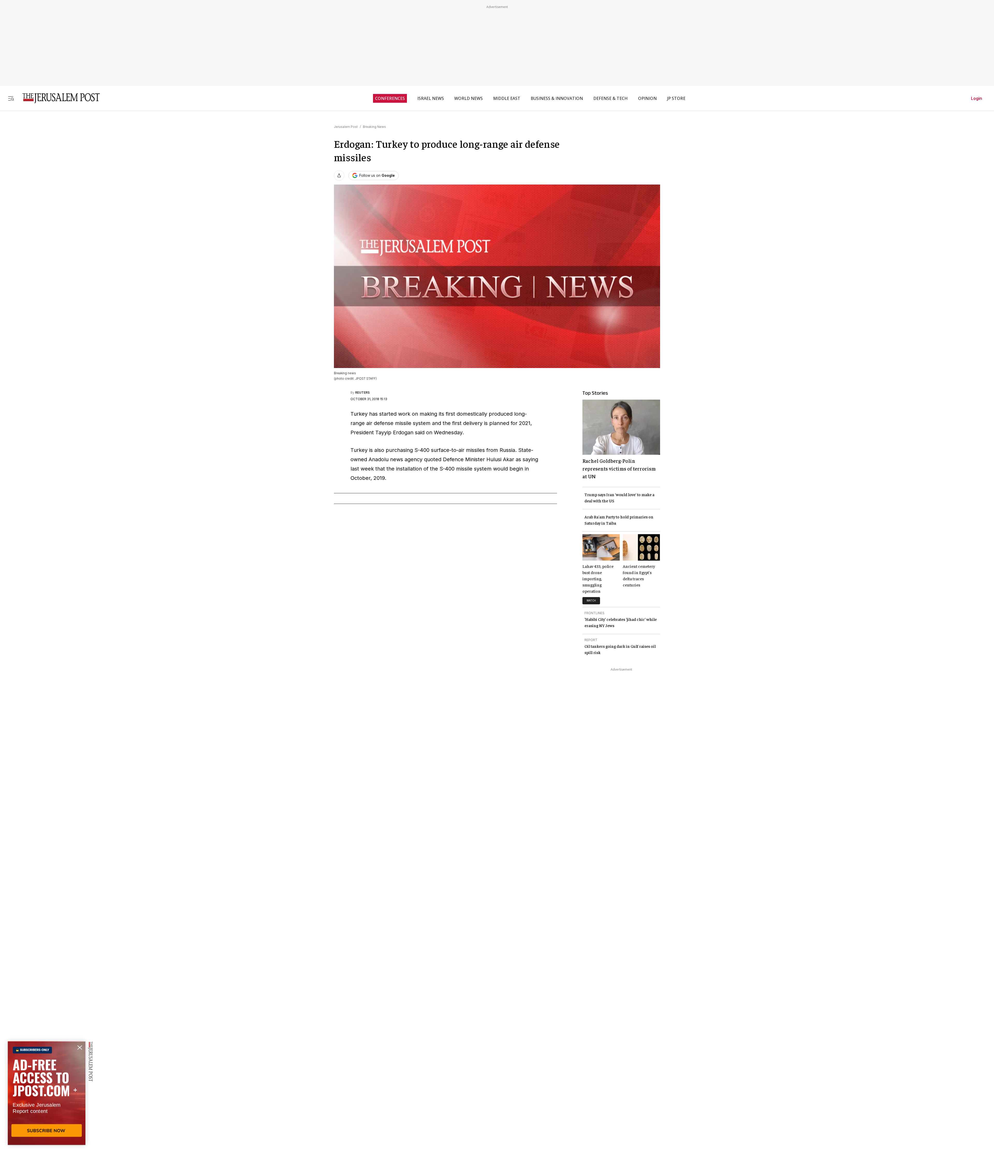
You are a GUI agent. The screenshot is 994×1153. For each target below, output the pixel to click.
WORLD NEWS (468, 98)
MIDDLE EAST (506, 98)
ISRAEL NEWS (430, 98)
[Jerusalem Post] (58, 98)
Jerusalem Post (346, 127)
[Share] (339, 175)
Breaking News (374, 127)
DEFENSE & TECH (610, 98)
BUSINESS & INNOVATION (557, 98)
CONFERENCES (390, 98)
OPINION (647, 98)
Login (976, 98)
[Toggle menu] (11, 98)
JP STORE (676, 98)
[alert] (46, 1093)
